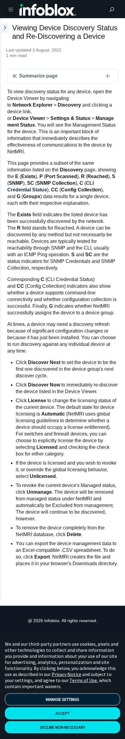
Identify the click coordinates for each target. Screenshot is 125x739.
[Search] (112, 10)
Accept (62, 713)
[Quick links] (60, 10)
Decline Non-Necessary (62, 727)
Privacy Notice (66, 674)
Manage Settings (62, 699)
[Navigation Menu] (11, 10)
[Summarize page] (108, 76)
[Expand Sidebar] (4, 309)
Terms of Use (83, 680)
